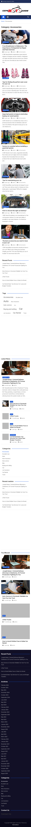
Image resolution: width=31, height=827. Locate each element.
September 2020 (5, 771)
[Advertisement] (15, 338)
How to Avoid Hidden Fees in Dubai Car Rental (14, 280)
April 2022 (3, 734)
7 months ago (14, 408)
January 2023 (4, 724)
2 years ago (7, 52)
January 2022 (4, 741)
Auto (6, 301)
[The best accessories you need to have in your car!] (15, 232)
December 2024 (5, 692)
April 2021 (3, 758)
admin (14, 52)
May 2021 (3, 756)
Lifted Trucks (5, 276)
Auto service (7, 305)
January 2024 (4, 709)
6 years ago (7, 182)
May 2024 (3, 702)
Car (21, 309)
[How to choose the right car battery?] (15, 202)
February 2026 (5, 685)
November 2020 (5, 766)
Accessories (6, 42)
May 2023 (3, 717)
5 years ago (7, 86)
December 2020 (5, 763)
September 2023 (5, 714)
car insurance (6, 313)
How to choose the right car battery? (14, 210)
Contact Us (6, 814)
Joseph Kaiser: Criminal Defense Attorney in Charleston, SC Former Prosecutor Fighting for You (14, 265)
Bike (15, 305)
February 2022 (5, 739)
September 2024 (5, 697)
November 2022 (5, 727)
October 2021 (4, 746)
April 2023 (3, 719)
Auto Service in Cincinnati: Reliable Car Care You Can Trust (18, 405)
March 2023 (4, 722)
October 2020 (4, 768)
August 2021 (4, 751)
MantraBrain (15, 824)
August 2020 (4, 773)
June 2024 (4, 700)
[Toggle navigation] (8, 17)
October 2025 (4, 687)
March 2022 (4, 736)
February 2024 (5, 707)
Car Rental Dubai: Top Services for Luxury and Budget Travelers (17, 438)
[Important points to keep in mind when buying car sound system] (15, 105)
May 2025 (3, 690)
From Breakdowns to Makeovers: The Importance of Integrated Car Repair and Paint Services (14, 48)
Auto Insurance (15, 301)
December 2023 (5, 712)
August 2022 (4, 729)
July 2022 (3, 731)
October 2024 (4, 695)
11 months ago (15, 418)
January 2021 (4, 761)
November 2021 (5, 744)
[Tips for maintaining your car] (15, 171)
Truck (25, 313)
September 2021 (5, 749)
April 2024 (3, 704)
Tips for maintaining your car (11, 180)
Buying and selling (9, 309)
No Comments (22, 52)
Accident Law (19, 297)
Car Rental (17, 313)
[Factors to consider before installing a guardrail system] (15, 137)
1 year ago (14, 429)
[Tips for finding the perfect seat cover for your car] (15, 73)
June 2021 (4, 754)
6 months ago (7, 385)
